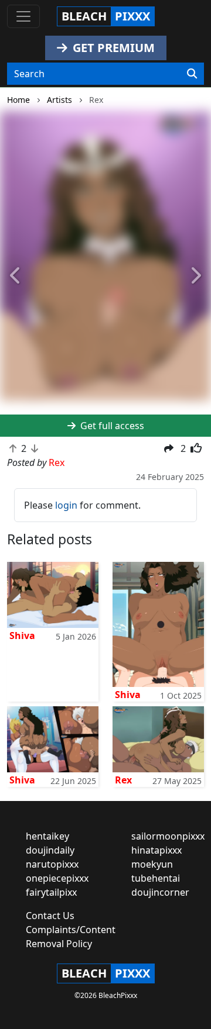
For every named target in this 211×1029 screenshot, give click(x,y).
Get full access (111, 425)
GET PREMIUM (112, 48)
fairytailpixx (51, 892)
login (66, 505)
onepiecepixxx (57, 878)
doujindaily (50, 850)
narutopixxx (52, 864)
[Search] (192, 74)
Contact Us (50, 915)
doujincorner (160, 892)
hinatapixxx (156, 850)
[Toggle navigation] (23, 16)
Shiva (22, 635)
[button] (16, 276)
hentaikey (47, 836)
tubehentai (155, 878)
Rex (123, 780)
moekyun (152, 864)
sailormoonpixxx (168, 836)
